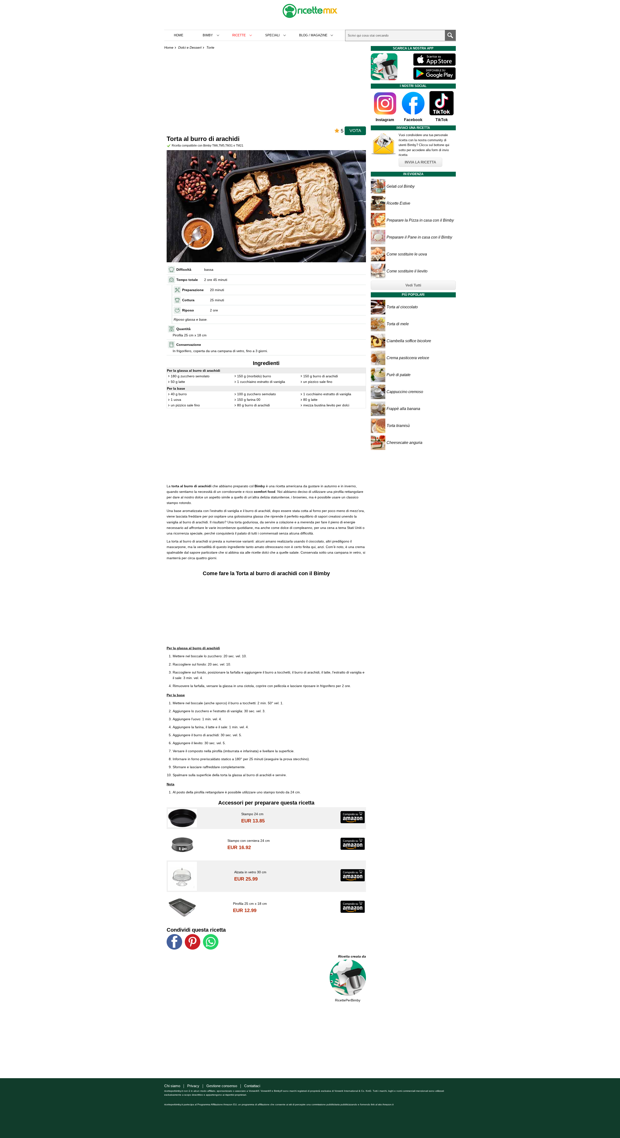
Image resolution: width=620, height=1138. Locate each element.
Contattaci (252, 1086)
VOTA (355, 130)
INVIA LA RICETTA (420, 162)
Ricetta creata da (352, 956)
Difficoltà (183, 269)
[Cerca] (450, 35)
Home (178, 35)
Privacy (193, 1086)
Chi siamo (172, 1086)
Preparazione (193, 290)
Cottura (188, 300)
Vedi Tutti (413, 285)
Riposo (188, 310)
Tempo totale (187, 280)
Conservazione (188, 345)
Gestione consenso (221, 1086)
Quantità (183, 329)
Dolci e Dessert (190, 47)
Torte (210, 47)
